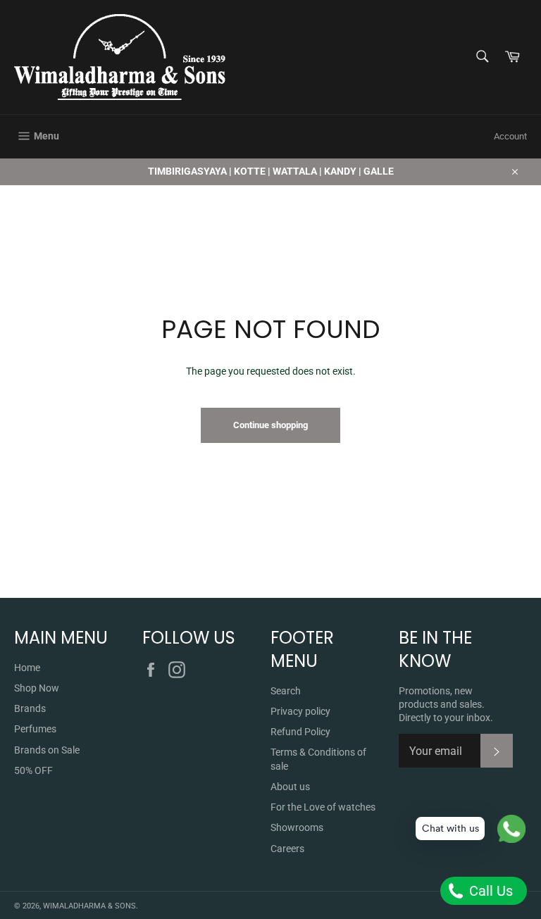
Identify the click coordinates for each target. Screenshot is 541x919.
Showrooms (296, 827)
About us (290, 786)
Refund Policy (300, 731)
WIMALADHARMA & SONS (89, 906)
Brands (30, 708)
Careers (287, 848)
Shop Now (36, 688)
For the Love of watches (322, 807)
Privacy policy (300, 711)
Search (285, 690)
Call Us (489, 890)
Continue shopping (270, 425)
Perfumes (35, 728)
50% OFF (33, 770)
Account (510, 136)
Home (27, 667)
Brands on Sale (47, 750)
